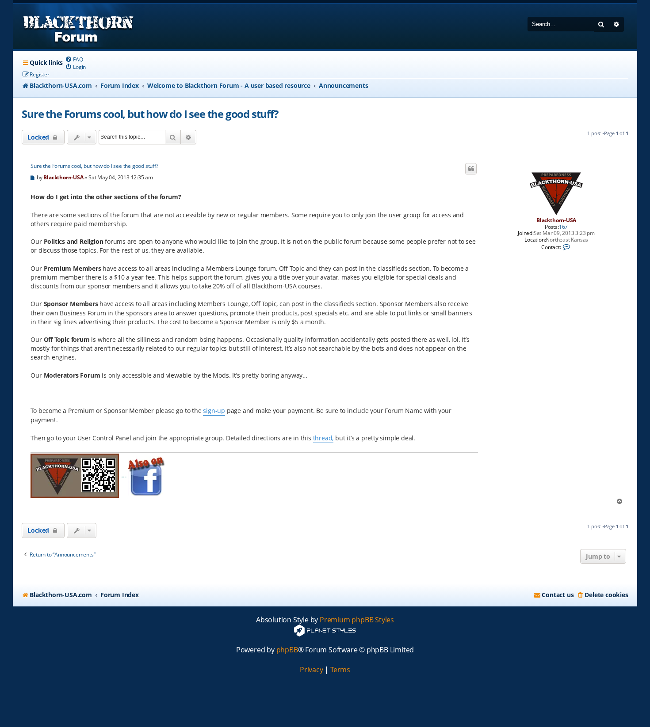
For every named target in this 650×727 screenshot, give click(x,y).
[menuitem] (74, 59)
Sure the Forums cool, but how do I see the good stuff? (150, 113)
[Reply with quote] (471, 168)
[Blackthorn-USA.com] (78, 26)
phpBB (287, 650)
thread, (323, 438)
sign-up (214, 410)
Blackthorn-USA (556, 220)
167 (563, 227)
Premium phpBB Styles (357, 620)
